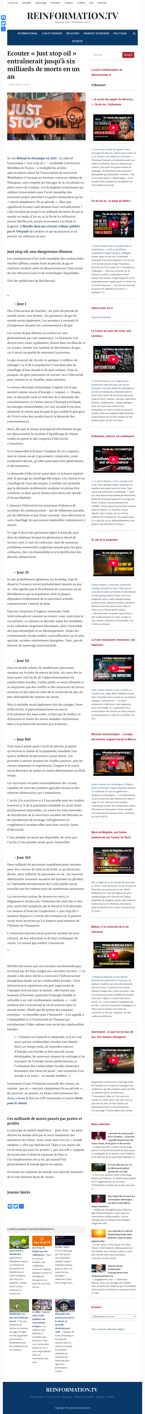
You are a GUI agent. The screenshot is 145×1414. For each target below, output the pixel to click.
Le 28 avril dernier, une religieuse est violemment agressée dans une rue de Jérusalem (110, 384)
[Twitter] (3, 23)
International (28, 33)
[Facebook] (3, 17)
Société (77, 41)
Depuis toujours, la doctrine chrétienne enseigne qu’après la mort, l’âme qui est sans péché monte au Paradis (111, 588)
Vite (91, 3)
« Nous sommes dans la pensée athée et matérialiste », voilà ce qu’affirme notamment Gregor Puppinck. (111, 249)
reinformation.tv (72, 15)
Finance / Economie (96, 33)
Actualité (26, 3)
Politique (120, 33)
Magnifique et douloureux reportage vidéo (112, 1082)
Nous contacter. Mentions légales (108, 1329)
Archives (102, 3)
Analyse (69, 3)
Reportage (40, 3)
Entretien (55, 3)
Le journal (13, 3)
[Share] (3, 29)
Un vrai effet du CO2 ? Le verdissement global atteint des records (120, 1168)
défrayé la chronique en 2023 (36, 158)
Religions (72, 33)
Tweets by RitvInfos (101, 317)
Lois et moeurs (52, 33)
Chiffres (81, 3)
